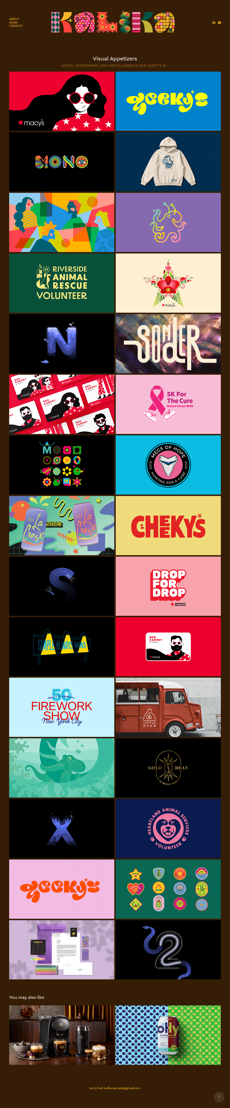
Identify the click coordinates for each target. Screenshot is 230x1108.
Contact (16, 26)
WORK (13, 22)
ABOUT (14, 19)
